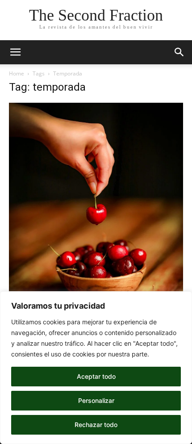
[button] (15, 52)
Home (16, 73)
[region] (96, 367)
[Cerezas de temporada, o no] (96, 233)
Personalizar (96, 400)
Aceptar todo (96, 376)
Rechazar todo (96, 424)
